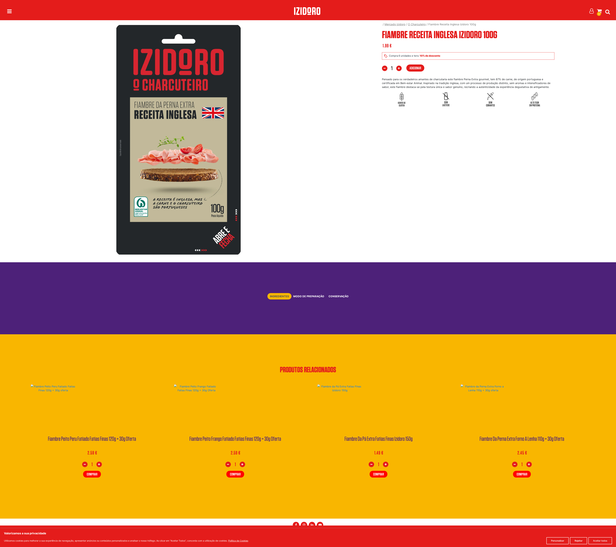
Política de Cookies (238, 540)
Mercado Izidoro (395, 24)
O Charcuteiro (417, 24)
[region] (308, 538)
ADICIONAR (415, 68)
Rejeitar (578, 540)
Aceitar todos (600, 540)
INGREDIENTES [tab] (279, 296)
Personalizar (557, 540)
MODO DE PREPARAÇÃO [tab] (308, 296)
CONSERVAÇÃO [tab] (339, 296)
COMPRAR (92, 474)
